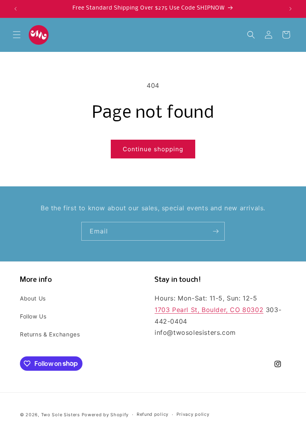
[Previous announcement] (15, 9)
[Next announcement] (290, 9)
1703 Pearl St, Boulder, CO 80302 (209, 310)
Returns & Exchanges (50, 334)
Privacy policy (193, 414)
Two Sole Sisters (60, 414)
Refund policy (153, 414)
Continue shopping (153, 149)
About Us (33, 298)
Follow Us (33, 316)
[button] (17, 34)
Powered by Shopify (105, 414)
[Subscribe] (215, 231)
